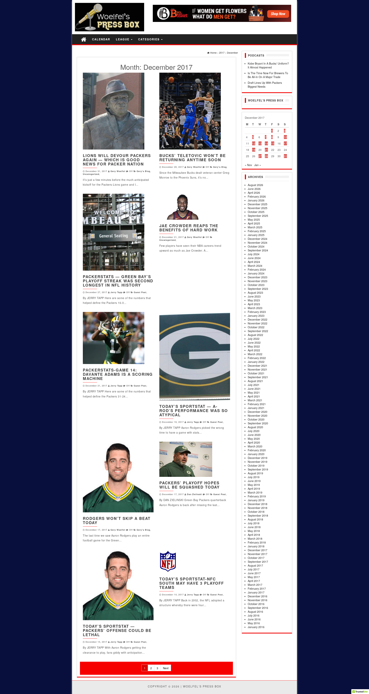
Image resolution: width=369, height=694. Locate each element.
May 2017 (254, 577)
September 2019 (258, 469)
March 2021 (255, 400)
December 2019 (257, 458)
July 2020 (253, 431)
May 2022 (254, 346)
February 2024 (257, 269)
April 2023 (254, 304)
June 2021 (254, 389)
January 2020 (256, 454)
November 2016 (257, 600)
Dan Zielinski (194, 494)
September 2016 (258, 608)
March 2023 (255, 308)
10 (285, 137)
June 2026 (254, 189)
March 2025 (255, 227)
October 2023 (256, 285)
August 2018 (255, 519)
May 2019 (254, 485)
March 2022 (255, 354)
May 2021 (254, 392)
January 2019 (256, 500)
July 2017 (253, 569)
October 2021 (256, 373)
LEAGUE (123, 39)
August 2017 (255, 565)
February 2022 (257, 358)
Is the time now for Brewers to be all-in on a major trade (268, 75)
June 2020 (254, 435)
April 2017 (254, 581)
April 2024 (254, 262)
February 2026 (257, 196)
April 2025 (254, 223)
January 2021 (256, 408)
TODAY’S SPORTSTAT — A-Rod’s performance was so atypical (193, 410)
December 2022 (257, 319)
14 (266, 143)
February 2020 (257, 450)
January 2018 (256, 546)
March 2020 (255, 446)
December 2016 (257, 596)
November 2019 (257, 462)
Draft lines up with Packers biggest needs (265, 84)
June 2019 (254, 481)
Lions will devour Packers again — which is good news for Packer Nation (117, 160)
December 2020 (257, 412)
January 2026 (256, 200)
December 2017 (257, 550)
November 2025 (257, 208)
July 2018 (253, 523)
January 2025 (256, 235)
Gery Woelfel (118, 171)
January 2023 (256, 315)
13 (260, 143)
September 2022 (258, 331)
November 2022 (257, 323)
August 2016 (255, 611)
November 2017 (257, 554)
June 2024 (254, 258)
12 (253, 143)
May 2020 (254, 439)
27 (260, 156)
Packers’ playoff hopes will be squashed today (189, 485)
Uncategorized (91, 174)
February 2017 (257, 588)
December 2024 (257, 239)
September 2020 (258, 423)
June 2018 (254, 527)
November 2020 (257, 415)
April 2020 (254, 442)
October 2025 (256, 212)
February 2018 (257, 542)
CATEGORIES (149, 39)
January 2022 (256, 362)
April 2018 (254, 535)
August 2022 (255, 335)
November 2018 (257, 508)
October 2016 (256, 604)
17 (285, 143)
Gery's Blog (143, 171)
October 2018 (256, 512)
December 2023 (257, 277)
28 (266, 156)
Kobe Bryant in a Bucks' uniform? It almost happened (268, 65)
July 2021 (253, 385)
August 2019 (255, 473)
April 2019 (254, 488)
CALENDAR (101, 39)
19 (253, 150)
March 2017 (255, 585)
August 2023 (255, 292)
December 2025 (257, 204)
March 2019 (255, 492)
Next (166, 668)
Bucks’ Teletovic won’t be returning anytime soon (192, 157)
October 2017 (256, 558)
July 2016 (253, 615)
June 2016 (254, 619)
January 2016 (256, 627)
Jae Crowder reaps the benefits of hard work (188, 228)
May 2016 (254, 623)
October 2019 (256, 465)
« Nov (248, 165)
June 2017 (254, 573)
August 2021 (255, 381)
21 (266, 150)
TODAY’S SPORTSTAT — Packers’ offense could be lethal (117, 630)
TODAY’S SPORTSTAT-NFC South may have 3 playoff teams (191, 583)
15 (272, 143)
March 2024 (255, 266)
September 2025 (258, 216)
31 (285, 156)
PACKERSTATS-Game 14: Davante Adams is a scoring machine (118, 374)
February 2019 (257, 496)
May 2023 (254, 300)
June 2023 (254, 296)
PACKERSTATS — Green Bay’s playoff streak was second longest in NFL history (118, 281)
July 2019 (253, 477)
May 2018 (254, 531)
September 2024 (258, 250)
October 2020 (256, 419)
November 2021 (257, 369)
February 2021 (257, 404)
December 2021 (257, 365)
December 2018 (257, 504)
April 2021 (254, 396)
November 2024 (257, 242)
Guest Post (140, 292)
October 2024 (256, 246)
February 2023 (257, 312)
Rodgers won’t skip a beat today (116, 520)
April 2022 (254, 350)
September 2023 (258, 289)
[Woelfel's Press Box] (83, 39)
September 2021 (258, 377)
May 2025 (254, 219)
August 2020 (255, 427)
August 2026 (255, 185)
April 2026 (254, 192)
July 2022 (253, 339)
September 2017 (258, 562)
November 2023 (257, 281)
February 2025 (257, 231)
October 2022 (256, 327)
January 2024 (256, 273)
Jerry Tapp (116, 292)
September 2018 (258, 515)
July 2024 (253, 254)
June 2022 (254, 342)
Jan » (257, 165)
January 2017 (256, 592)
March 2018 (255, 538)
